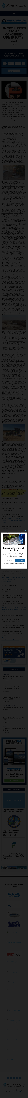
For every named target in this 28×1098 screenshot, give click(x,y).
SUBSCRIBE (21, 560)
